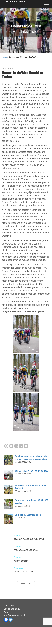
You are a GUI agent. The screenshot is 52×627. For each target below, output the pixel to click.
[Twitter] (11, 446)
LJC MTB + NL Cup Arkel (24, 572)
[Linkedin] (16, 446)
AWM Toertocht (21, 561)
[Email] (26, 446)
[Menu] (46, 5)
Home (4, 57)
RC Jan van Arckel (15, 1)
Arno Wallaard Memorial (26, 550)
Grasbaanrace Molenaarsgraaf (29, 539)
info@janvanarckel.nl (14, 615)
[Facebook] (6, 446)
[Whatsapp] (21, 446)
